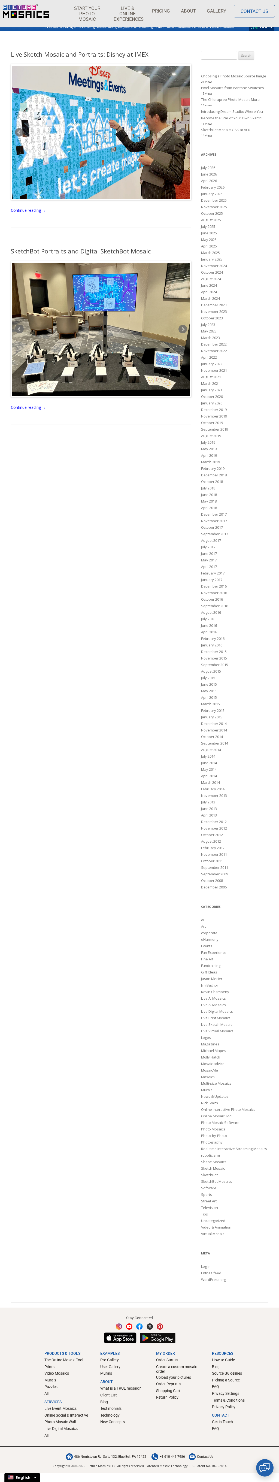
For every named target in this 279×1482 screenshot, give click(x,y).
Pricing (161, 11)
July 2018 (208, 488)
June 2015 (209, 684)
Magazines (210, 1044)
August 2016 (211, 612)
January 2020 (211, 403)
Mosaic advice (213, 1063)
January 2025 (211, 259)
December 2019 (214, 409)
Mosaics (208, 1076)
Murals (207, 1089)
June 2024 (209, 285)
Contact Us (254, 11)
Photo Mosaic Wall (60, 1421)
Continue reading (28, 210)
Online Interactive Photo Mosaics (228, 1109)
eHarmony (210, 939)
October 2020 (212, 396)
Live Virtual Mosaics (217, 1031)
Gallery (216, 11)
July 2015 (208, 677)
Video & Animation (216, 1227)
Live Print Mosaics (216, 1017)
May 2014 (209, 769)
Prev (19, 132)
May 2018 (209, 501)
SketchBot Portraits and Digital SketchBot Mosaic (81, 251)
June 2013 (209, 808)
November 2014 (214, 730)
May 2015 (209, 690)
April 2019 (209, 455)
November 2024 (214, 265)
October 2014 (212, 736)
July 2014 (208, 756)
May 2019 (209, 448)
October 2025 (212, 213)
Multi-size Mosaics (216, 1083)
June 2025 (209, 233)
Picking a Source (226, 1380)
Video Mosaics (56, 1373)
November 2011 (214, 854)
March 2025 (210, 252)
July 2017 (208, 547)
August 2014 (211, 749)
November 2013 (214, 795)
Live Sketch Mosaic (216, 1024)
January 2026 (211, 193)
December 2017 (214, 514)
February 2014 (213, 789)
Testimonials (111, 1408)
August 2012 (211, 841)
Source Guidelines (227, 1373)
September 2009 (214, 874)
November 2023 (214, 311)
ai (202, 919)
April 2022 (209, 357)
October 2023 (212, 318)
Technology (110, 1415)
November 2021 (214, 370)
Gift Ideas (209, 972)
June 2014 (209, 762)
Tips (204, 1214)
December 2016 (214, 586)
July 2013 (208, 802)
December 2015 (214, 651)
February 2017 (213, 573)
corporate (209, 932)
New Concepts (112, 1421)
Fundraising (210, 965)
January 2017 (211, 579)
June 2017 (209, 553)
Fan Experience (213, 952)
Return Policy (167, 1397)
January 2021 (211, 390)
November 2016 (214, 592)
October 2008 (212, 880)
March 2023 (210, 337)
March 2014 (210, 782)
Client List (108, 1395)
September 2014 (214, 743)
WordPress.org (213, 1279)
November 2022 (214, 350)
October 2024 (212, 272)
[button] (87, 13)
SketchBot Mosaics (216, 1181)
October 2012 (212, 834)
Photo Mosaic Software (220, 1122)
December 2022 (214, 344)
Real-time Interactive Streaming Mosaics (234, 1148)
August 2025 (211, 219)
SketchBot (209, 1174)
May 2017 (209, 560)
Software (208, 1187)
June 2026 (209, 174)
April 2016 (209, 632)
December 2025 (214, 200)
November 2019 (214, 416)
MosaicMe (209, 1070)
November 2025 (214, 206)
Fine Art (207, 959)
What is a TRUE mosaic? (120, 1388)
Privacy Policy (223, 1406)
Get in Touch (222, 1421)
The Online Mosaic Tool (63, 1359)
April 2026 (209, 180)
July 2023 (208, 324)
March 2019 (210, 461)
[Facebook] (139, 1326)
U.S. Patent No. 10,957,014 (207, 1466)
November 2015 (214, 658)
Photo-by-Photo (214, 1135)
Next (182, 132)
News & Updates (215, 1096)
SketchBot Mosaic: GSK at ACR (225, 129)
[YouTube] (129, 1326)
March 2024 (210, 298)
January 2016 (211, 645)
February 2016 (213, 638)
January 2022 (211, 363)
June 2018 (209, 494)
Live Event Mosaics (60, 1408)
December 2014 (214, 723)
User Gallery (110, 1366)
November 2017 (214, 520)
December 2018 (214, 475)
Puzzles (50, 1386)
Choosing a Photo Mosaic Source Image (233, 76)
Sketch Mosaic (213, 1168)
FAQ (215, 1386)
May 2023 (209, 331)
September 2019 (214, 429)
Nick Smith (209, 1102)
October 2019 (212, 422)
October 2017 (212, 527)
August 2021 (211, 376)
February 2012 (213, 847)
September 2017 (214, 533)
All (46, 1393)
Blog (104, 1401)
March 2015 (210, 703)
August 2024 (211, 278)
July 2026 (208, 167)
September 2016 (214, 605)
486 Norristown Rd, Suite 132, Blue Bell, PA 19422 (110, 1456)
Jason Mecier (211, 978)
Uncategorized (213, 1220)
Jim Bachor (209, 985)
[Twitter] (150, 1326)
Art (203, 926)
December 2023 (214, 305)
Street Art (209, 1201)
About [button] (188, 11)
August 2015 (211, 671)
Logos (206, 1037)
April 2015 (209, 697)
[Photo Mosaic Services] (26, 11)
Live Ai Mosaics (213, 998)
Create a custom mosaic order (176, 1369)
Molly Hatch (210, 1057)
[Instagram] (119, 1326)
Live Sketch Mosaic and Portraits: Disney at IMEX (79, 54)
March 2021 (210, 383)
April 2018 (209, 507)
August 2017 (211, 540)
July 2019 (208, 442)
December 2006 (214, 887)
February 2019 (213, 468)
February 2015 (213, 710)
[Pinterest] (160, 1326)
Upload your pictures (173, 1377)
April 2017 (209, 566)
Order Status (167, 1359)
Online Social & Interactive (66, 1415)
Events (206, 945)
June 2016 (209, 625)
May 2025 (209, 239)
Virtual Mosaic (212, 1233)
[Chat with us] (265, 1468)
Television (209, 1207)
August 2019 (211, 435)
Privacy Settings (225, 1393)
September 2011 (214, 867)
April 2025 (209, 246)
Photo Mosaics (213, 1129)
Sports (206, 1194)
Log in (206, 1266)
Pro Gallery (109, 1359)
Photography (212, 1142)
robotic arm (210, 1155)
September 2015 (214, 664)
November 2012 (214, 828)
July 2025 (208, 226)
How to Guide (223, 1359)
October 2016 (212, 599)
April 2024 (209, 291)
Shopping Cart (168, 1390)
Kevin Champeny (215, 991)
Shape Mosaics (213, 1161)
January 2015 (211, 717)
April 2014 (209, 775)
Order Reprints (168, 1383)
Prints (49, 1366)
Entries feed (211, 1273)
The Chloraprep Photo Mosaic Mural (230, 99)
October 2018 (212, 481)
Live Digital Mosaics (217, 1011)
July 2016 (208, 618)
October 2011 (212, 860)
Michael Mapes (213, 1050)
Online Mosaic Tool (216, 1116)
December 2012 (214, 821)
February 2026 (213, 187)
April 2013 (209, 815)
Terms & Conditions (228, 1400)
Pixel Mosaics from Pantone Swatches (232, 87)
